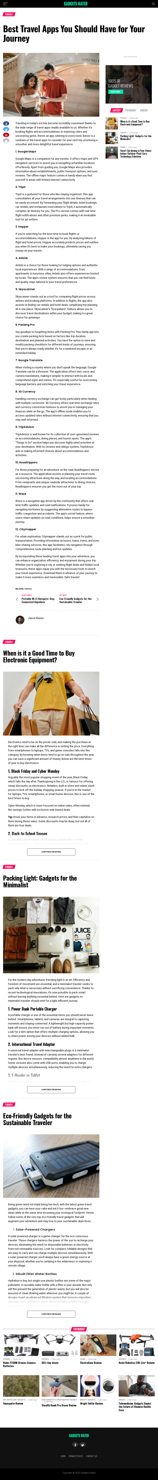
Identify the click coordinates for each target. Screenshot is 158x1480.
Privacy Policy (76, 1456)
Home (63, 1456)
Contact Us (91, 1456)
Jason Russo (36, 618)
